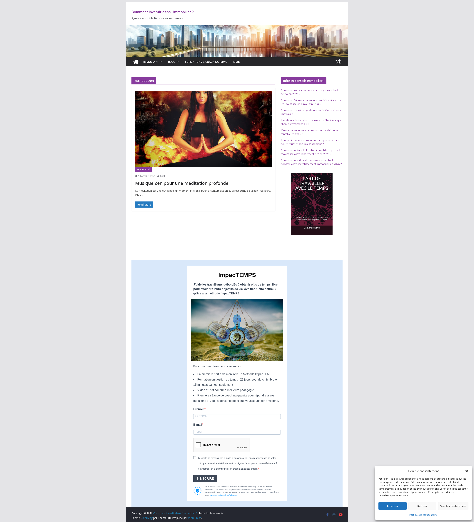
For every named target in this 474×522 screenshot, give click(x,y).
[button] (466, 471)
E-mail (197, 424)
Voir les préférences (453, 506)
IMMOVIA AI (150, 62)
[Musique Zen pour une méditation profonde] (203, 129)
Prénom (198, 409)
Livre (236, 62)
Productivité (143, 169)
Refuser (422, 506)
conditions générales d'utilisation (224, 495)
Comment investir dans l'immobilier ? (162, 12)
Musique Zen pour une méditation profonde (181, 183)
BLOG (171, 62)
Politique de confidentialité (423, 514)
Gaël (162, 176)
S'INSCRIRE (205, 478)
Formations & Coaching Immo (206, 62)
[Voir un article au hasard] (338, 61)
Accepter (392, 506)
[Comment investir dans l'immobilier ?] (135, 61)
